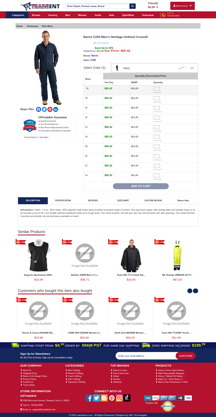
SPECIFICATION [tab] (63, 200)
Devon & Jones (119, 370)
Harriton (116, 379)
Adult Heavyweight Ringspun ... (172, 373)
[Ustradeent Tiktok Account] (126, 398)
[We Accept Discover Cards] (156, 397)
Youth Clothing (74, 376)
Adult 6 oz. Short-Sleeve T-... (171, 379)
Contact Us (27, 382)
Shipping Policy (29, 373)
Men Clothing (73, 370)
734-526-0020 (173, 16)
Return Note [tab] (183, 200)
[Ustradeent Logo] (40, 6)
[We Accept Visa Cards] (188, 397)
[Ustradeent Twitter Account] (96, 398)
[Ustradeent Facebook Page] (89, 398)
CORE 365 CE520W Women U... (84, 332)
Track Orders (28, 385)
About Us (26, 370)
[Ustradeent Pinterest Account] (111, 398)
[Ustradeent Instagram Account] (119, 398)
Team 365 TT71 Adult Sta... (131, 275)
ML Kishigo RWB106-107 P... (177, 275)
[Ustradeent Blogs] (104, 398)
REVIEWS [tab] (93, 200)
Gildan (115, 376)
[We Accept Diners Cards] (164, 397)
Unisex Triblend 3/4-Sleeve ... (171, 376)
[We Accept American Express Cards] (148, 397)
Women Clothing (75, 373)
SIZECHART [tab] (123, 200)
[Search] (132, 6)
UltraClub (116, 382)
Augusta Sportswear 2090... (38, 275)
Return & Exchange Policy (34, 376)
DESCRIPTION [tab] (33, 200)
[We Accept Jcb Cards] (172, 397)
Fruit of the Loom (120, 373)
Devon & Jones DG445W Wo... (38, 332)
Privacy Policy (29, 379)
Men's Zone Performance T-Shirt (172, 382)
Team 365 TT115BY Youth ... (176, 332)
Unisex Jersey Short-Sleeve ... (171, 370)
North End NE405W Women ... (130, 332)
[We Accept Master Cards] (180, 397)
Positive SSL (152, 403)
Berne (94, 55)
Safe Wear (43, 137)
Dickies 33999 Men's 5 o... (85, 275)
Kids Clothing (73, 379)
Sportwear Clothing (76, 382)
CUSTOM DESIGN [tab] (153, 200)
